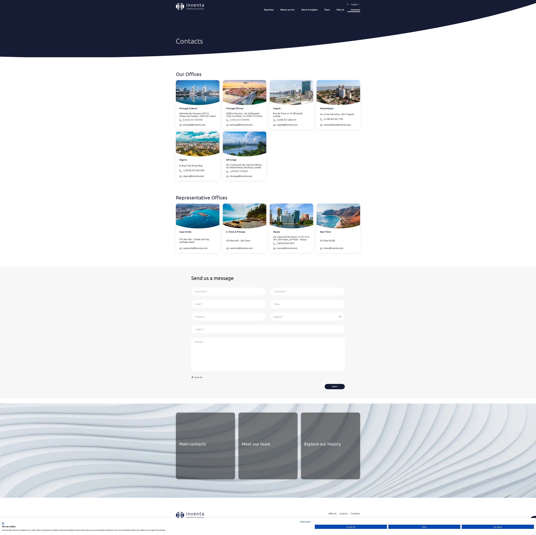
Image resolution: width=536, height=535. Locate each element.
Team (327, 9)
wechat (200, 475)
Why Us (340, 9)
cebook (187, 475)
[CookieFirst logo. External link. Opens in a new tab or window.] (3, 523)
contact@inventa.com (190, 457)
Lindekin (180, 475)
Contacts (355, 9)
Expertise (269, 9)
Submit (335, 386)
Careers (344, 513)
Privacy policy (305, 521)
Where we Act (287, 9)
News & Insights (309, 9)
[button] (354, 4)
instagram (193, 475)
